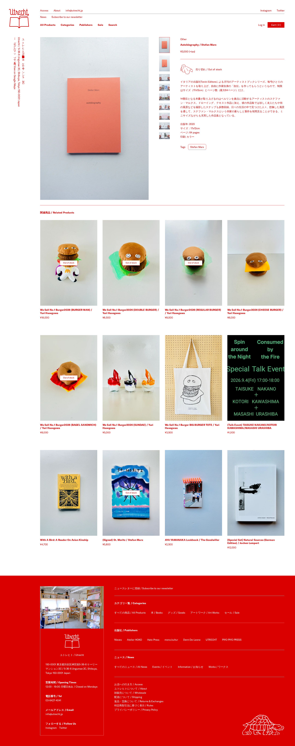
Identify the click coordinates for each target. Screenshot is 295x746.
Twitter (280, 10)
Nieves (118, 639)
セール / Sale (231, 612)
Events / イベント (162, 666)
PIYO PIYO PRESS (231, 639)
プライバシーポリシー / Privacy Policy (136, 709)
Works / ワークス (218, 666)
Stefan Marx (197, 147)
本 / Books (157, 612)
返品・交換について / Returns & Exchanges (138, 701)
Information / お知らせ (190, 666)
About (57, 10)
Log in (261, 25)
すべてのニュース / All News (130, 666)
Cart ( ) (276, 25)
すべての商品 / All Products (130, 612)
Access (44, 10)
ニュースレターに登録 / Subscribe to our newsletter (143, 588)
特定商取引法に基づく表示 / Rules (133, 705)
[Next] (121, 118)
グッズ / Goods (176, 612)
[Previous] (67, 118)
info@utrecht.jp (74, 10)
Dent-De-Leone (191, 639)
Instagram (265, 10)
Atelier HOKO (134, 639)
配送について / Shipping (128, 697)
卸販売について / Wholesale (130, 692)
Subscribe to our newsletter (67, 17)
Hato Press (153, 639)
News (43, 17)
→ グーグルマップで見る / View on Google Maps (14, 63)
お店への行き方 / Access (128, 684)
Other (183, 39)
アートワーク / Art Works (204, 612)
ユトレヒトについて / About (130, 688)
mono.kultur (171, 639)
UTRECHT (211, 639)
